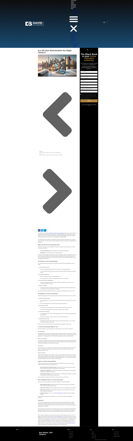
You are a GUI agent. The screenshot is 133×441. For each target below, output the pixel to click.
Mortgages (75, 12)
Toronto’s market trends (58, 393)
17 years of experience (58, 416)
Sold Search (73, 4)
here (89, 105)
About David (73, 0)
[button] (73, 23)
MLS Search (73, 5)
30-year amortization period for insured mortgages (55, 233)
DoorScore (73, 7)
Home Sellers (75, 11)
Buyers (72, 35)
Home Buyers (75, 9)
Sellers (72, 3)
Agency (74, 13)
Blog (72, 8)
